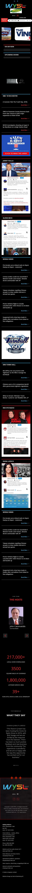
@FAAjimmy (20, 189)
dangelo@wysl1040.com (9, 860)
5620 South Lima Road (8, 838)
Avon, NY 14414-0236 (8, 840)
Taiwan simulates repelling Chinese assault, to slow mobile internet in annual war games (14, 292)
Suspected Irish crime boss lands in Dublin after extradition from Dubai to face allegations (15, 319)
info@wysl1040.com (8, 868)
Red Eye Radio (11, 438)
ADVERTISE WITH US (4, 20)
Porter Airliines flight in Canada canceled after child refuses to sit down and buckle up (16, 305)
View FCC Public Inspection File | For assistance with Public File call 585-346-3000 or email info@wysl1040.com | (16, 810)
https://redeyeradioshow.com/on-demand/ (15, 446)
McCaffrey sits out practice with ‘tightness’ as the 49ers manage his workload (14, 372)
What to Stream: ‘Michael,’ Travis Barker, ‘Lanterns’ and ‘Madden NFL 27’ (16, 397)
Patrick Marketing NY (18, 876)
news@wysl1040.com (8, 855)
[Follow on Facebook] (17, 1)
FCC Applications (21, 812)
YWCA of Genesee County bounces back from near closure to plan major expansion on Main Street (16, 113)
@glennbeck (18, 233)
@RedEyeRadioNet (20, 438)
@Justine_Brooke (19, 198)
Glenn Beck (10, 233)
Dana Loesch (10, 490)
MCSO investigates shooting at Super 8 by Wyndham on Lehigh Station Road (16, 126)
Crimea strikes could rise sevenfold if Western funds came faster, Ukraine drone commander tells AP (15, 278)
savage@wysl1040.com (23, 863)
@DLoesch (19, 490)
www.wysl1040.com (8, 851)
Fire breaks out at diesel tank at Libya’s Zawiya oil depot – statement (16, 266)
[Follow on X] (14, 1)
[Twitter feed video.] (16, 255)
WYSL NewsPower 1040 (9, 836)
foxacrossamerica (12, 189)
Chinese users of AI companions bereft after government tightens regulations (16, 385)
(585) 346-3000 (10, 843)
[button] (5, 636)
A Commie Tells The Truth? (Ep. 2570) (15, 102)
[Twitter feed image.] (16, 454)
